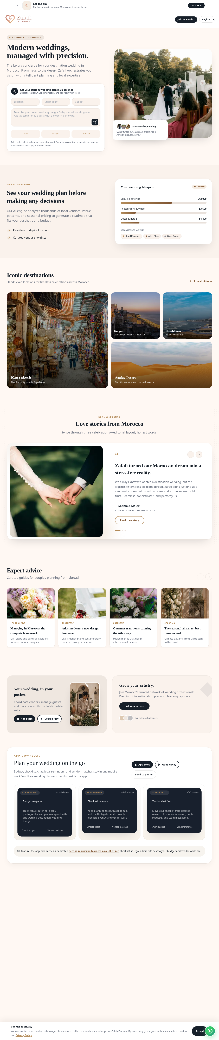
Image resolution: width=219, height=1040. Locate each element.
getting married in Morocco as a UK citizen (94, 851)
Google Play (51, 718)
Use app (196, 5)
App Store (27, 718)
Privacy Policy (24, 1035)
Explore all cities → (201, 281)
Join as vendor (186, 19)
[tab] (117, 530)
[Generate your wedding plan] (95, 122)
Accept (200, 1031)
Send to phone (143, 774)
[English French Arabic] (207, 19)
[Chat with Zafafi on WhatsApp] (210, 1031)
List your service (134, 706)
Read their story (129, 520)
